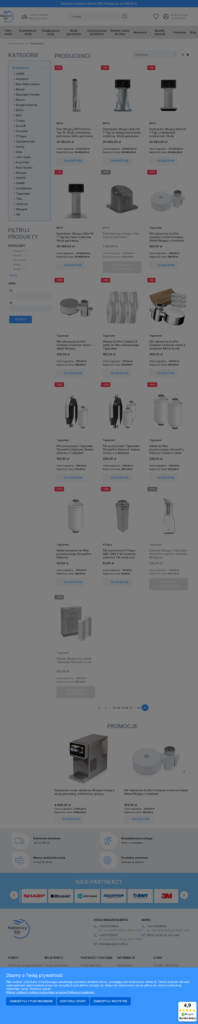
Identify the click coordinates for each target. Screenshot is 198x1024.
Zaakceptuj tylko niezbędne (31, 1001)
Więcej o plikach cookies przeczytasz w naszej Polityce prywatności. (50, 992)
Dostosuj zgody (73, 1001)
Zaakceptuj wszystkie (110, 1001)
